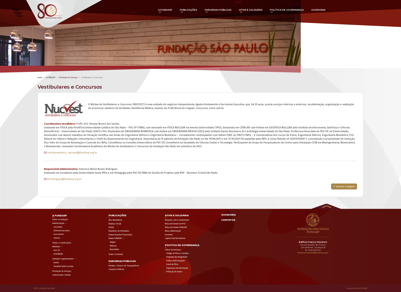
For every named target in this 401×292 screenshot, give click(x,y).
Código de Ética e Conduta (177, 253)
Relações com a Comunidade (177, 220)
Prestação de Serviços (68, 77)
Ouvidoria (318, 9)
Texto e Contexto (116, 254)
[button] (326, 205)
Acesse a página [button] (345, 186)
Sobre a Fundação (60, 219)
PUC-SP (57, 250)
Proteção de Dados (174, 272)
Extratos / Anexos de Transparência (124, 266)
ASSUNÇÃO (58, 254)
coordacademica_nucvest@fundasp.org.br (72, 152)
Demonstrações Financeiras (120, 235)
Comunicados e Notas (61, 275)
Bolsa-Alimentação (173, 231)
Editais (111, 227)
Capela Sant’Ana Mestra (175, 238)
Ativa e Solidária (250, 9)
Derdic (56, 262)
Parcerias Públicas (218, 9)
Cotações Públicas (116, 269)
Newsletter (114, 249)
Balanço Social (115, 224)
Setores (57, 238)
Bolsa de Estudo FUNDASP (176, 227)
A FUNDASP (165, 9)
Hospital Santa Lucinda (63, 266)
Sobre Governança (173, 250)
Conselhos (58, 227)
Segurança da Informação (177, 268)
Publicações (188, 9)
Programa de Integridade (176, 257)
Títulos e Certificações (61, 243)
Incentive (169, 235)
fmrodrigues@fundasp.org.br (64, 179)
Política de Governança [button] (287, 9)
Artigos (113, 242)
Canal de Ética (172, 264)
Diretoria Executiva (62, 231)
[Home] (64, 15)
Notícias (113, 246)
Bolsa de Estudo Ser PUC (175, 224)
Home (40, 77)
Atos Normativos (115, 220)
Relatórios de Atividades (119, 231)
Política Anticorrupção (175, 261)
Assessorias (59, 234)
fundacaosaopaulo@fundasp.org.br (313, 253)
